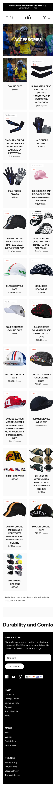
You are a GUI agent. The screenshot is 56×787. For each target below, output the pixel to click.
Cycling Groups (12, 698)
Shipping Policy (12, 771)
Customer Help (12, 703)
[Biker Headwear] (15, 460)
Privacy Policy (11, 762)
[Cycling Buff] (15, 70)
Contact (8, 707)
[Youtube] (13, 677)
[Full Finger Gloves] (15, 175)
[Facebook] (6, 677)
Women (8, 737)
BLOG (7, 715)
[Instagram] (20, 677)
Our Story (9, 694)
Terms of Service (12, 775)
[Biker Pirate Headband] (15, 565)
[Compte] (43, 17)
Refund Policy (11, 766)
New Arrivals (10, 745)
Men (7, 732)
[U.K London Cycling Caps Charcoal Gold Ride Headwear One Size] (41, 460)
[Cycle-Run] (28, 17)
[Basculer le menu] (7, 17)
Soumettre (14, 666)
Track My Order (12, 711)
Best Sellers (10, 741)
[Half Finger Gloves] (41, 124)
